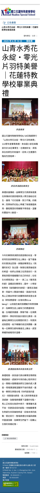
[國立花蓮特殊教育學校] (18, 12)
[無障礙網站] (11, 486)
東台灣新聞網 (11, 438)
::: (3, 460)
